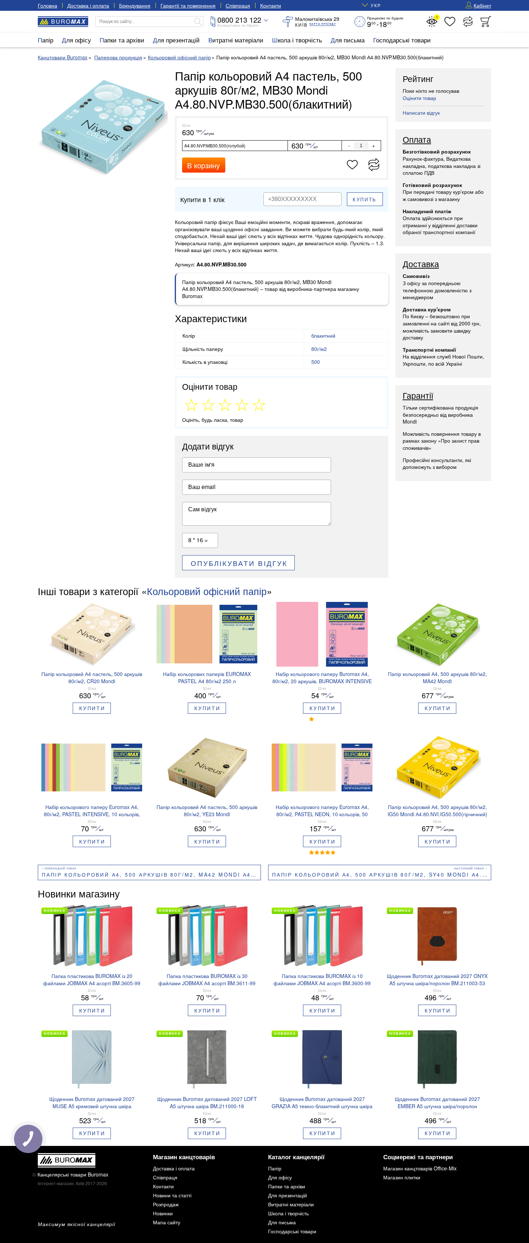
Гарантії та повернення (188, 5)
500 (315, 361)
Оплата (417, 139)
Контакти (270, 5)
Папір (45, 39)
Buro (68, 21)
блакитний (323, 335)
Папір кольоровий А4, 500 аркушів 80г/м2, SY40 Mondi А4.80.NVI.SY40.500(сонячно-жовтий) (381, 874)
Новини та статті (172, 1195)
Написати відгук (421, 112)
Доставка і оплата (88, 5)
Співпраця (238, 5)
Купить (365, 199)
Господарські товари (402, 39)
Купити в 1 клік (202, 199)
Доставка (421, 264)
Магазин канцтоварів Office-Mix (420, 1168)
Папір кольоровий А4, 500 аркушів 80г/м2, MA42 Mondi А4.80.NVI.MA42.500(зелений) (151, 874)
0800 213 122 (239, 19)
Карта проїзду (322, 24)
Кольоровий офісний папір (207, 591)
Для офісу (76, 39)
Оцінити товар (419, 97)
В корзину (203, 165)
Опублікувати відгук (239, 563)
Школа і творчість (297, 39)
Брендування (134, 5)
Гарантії (418, 395)
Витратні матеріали (235, 39)
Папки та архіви (122, 39)
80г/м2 (319, 348)
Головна (47, 5)
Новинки (163, 1213)
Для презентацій (176, 39)
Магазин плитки (401, 1177)
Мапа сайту (166, 1222)
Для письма (348, 39)
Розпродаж (165, 1204)
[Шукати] (198, 21)
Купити (92, 708)
